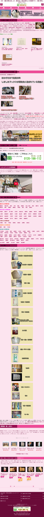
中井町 (11, 215)
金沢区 (41, 205)
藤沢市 (6, 211)
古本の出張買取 (28, 112)
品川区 (38, 230)
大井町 (16, 215)
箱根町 (39, 215)
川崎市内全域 (18, 27)
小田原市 (35, 215)
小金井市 (25, 236)
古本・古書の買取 (25, 22)
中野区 (16, 232)
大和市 (16, 211)
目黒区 (42, 230)
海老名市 (21, 211)
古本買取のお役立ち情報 (19, 118)
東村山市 (42, 238)
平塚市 (1, 211)
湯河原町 (6, 218)
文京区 (19, 230)
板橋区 (6, 234)
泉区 (27, 207)
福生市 (22, 239)
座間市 (26, 211)
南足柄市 (6, 215)
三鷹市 (1, 236)
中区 (15, 205)
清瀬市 (7, 239)
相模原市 (26, 218)
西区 (11, 205)
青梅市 (17, 239)
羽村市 (27, 239)
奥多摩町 (23, 242)
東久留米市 (12, 239)
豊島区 (25, 232)
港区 (11, 230)
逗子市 (11, 218)
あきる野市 (2, 242)
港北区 (1, 207)
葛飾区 (19, 234)
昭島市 (10, 236)
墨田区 (29, 230)
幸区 (5, 222)
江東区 (33, 230)
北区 (30, 232)
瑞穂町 (7, 242)
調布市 (15, 236)
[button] (1, 4)
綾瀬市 (30, 211)
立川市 (34, 234)
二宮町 (1, 213)
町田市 (19, 236)
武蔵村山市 (22, 238)
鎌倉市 (11, 213)
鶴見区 (1, 205)
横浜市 (16, 218)
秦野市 (25, 213)
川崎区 (1, 222)
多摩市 (28, 238)
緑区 (5, 207)
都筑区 (14, 207)
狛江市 (11, 238)
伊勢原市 (35, 213)
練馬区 (10, 234)
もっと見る (41, 67)
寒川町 (35, 211)
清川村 (1, 215)
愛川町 (39, 213)
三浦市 (16, 213)
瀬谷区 (30, 207)
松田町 (20, 215)
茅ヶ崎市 (11, 211)
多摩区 (23, 222)
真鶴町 (1, 218)
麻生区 (28, 222)
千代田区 (2, 230)
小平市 (37, 238)
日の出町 (13, 242)
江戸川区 (24, 234)
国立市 (7, 238)
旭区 (33, 205)
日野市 (29, 236)
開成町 (29, 215)
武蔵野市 (40, 234)
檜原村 (17, 242)
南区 (18, 205)
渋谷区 (11, 232)
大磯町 (39, 211)
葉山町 (20, 213)
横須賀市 (6, 213)
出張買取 (30, 24)
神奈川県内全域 (29, 27)
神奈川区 (6, 205)
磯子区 (37, 205)
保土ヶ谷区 (28, 205)
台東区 (24, 230)
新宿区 (15, 230)
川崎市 (20, 218)
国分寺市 (2, 238)
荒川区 (1, 234)
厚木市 (29, 213)
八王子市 (29, 234)
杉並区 (20, 232)
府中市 (6, 236)
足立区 (15, 234)
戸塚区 (18, 207)
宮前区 (18, 222)
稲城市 (32, 238)
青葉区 (9, 207)
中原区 (9, 222)
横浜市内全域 (12, 27)
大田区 (1, 232)
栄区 (23, 207)
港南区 (22, 205)
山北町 (25, 215)
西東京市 (2, 239)
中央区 (8, 226)
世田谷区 (6, 232)
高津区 (14, 222)
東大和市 (16, 238)
